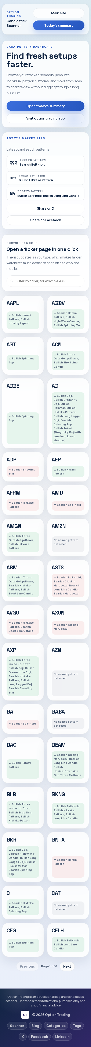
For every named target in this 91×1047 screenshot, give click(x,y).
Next (67, 966)
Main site (58, 13)
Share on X (45, 208)
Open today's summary (45, 106)
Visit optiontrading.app (45, 118)
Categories (56, 1025)
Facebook (39, 1036)
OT (25, 1015)
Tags (77, 1025)
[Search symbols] (45, 281)
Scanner (17, 1025)
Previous (27, 966)
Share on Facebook (45, 220)
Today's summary (58, 25)
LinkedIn (62, 1036)
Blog (35, 1025)
